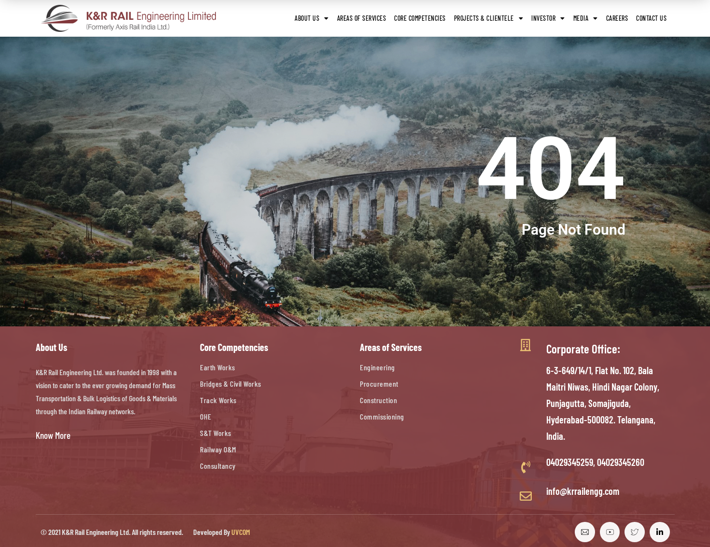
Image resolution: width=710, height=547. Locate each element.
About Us (307, 18)
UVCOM (240, 531)
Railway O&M (218, 449)
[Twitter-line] (635, 532)
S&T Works (215, 432)
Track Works (218, 400)
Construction (378, 400)
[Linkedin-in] (660, 532)
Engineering (377, 367)
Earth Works (217, 367)
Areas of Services (361, 18)
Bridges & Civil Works (230, 383)
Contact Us (651, 18)
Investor (543, 18)
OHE (206, 416)
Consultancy (218, 465)
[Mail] (585, 532)
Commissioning (382, 416)
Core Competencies (420, 18)
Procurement (379, 383)
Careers (617, 18)
